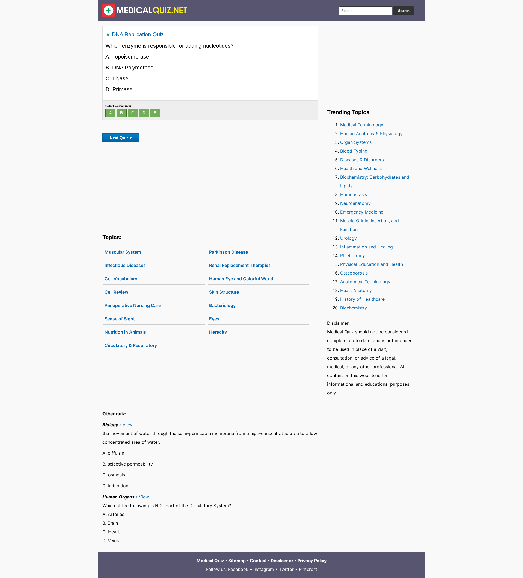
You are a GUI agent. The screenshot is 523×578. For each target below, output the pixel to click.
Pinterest (308, 569)
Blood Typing (353, 151)
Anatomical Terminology (365, 281)
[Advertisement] (210, 187)
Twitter (286, 569)
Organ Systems (356, 142)
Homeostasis (353, 194)
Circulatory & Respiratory (131, 345)
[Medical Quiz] (144, 10)
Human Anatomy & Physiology (371, 133)
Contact (258, 560)
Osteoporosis (354, 273)
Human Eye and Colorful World (241, 278)
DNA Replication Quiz (138, 34)
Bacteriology (222, 305)
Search (404, 11)
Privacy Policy (312, 560)
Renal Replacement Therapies (240, 265)
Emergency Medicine (361, 212)
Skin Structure (224, 292)
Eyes (214, 318)
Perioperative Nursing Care (133, 305)
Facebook (238, 569)
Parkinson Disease (228, 252)
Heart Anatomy (356, 290)
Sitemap (237, 560)
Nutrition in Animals (125, 332)
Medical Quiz (210, 560)
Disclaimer (282, 560)
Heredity (218, 332)
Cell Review (116, 292)
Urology (348, 238)
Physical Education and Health (371, 264)
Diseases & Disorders (362, 159)
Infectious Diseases (125, 265)
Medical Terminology (361, 124)
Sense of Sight (120, 318)
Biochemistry (353, 308)
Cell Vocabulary (121, 278)
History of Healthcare (362, 299)
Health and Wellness (361, 168)
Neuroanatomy (355, 203)
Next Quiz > (121, 137)
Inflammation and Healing (366, 247)
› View (126, 424)
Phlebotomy (352, 255)
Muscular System (123, 252)
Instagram (264, 569)
